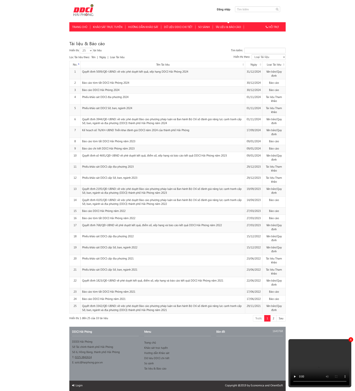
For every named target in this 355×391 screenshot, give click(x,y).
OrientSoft (276, 385)
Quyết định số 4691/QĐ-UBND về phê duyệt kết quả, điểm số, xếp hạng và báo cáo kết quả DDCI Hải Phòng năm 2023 (154, 155)
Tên (93, 57)
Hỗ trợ (273, 27)
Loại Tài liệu (117, 57)
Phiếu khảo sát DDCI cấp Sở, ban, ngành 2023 (109, 177)
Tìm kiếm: (237, 50)
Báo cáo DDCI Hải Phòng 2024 (100, 90)
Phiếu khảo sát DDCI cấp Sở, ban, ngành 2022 (109, 247)
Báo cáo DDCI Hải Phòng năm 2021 (104, 299)
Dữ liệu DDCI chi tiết (178, 27)
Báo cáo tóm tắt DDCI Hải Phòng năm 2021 (108, 291)
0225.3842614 (83, 357)
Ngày (102, 57)
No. (75, 64)
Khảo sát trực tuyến (107, 27)
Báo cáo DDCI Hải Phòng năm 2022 (104, 211)
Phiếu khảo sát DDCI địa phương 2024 (105, 97)
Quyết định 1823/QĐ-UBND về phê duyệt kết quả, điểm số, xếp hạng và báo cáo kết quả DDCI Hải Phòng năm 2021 (152, 280)
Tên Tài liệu (163, 64)
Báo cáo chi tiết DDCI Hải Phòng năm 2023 (108, 148)
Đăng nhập (223, 9)
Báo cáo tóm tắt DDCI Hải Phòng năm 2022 (108, 218)
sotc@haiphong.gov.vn (89, 362)
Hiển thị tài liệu (85, 50)
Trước (258, 318)
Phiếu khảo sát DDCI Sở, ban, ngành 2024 (107, 108)
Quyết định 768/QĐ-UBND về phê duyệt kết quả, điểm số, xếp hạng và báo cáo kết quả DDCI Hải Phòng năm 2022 (152, 225)
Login (78, 385)
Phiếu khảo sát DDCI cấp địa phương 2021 (108, 258)
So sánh (204, 27)
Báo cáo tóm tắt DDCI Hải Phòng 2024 (105, 82)
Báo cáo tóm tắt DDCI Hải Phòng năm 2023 (108, 141)
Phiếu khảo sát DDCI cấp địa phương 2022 (108, 236)
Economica (257, 385)
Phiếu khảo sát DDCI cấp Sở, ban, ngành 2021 (109, 269)
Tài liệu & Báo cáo (228, 27)
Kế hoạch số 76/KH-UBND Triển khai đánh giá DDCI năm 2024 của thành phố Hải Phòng (135, 130)
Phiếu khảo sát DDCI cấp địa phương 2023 (108, 166)
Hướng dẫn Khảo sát (143, 27)
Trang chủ (79, 27)
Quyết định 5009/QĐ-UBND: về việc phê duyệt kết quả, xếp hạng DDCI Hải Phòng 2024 (135, 71)
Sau (281, 318)
